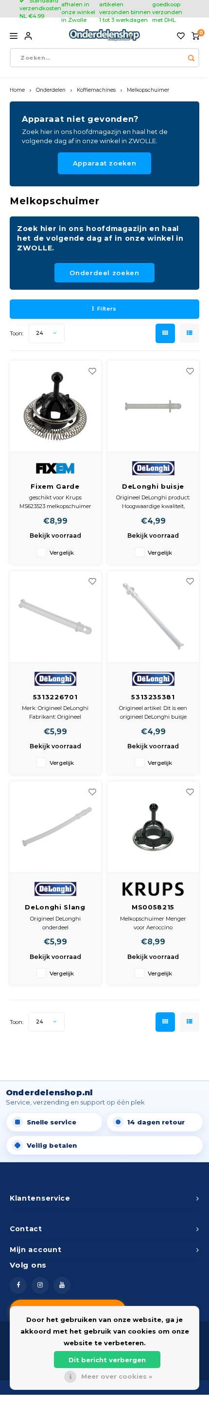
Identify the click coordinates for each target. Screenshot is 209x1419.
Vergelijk (62, 552)
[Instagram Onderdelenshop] (40, 1285)
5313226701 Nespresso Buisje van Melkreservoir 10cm (55, 697)
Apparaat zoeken (105, 163)
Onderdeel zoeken (104, 273)
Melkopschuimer (148, 90)
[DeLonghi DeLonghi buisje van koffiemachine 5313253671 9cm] (153, 406)
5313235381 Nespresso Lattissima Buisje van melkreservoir (153, 697)
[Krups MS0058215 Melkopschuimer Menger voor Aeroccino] (153, 827)
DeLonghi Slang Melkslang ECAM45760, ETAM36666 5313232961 (55, 907)
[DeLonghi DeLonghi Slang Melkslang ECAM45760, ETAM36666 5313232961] (55, 827)
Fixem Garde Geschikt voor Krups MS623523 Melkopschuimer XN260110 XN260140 (55, 487)
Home (17, 90)
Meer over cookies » (116, 1376)
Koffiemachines (96, 90)
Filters (107, 308)
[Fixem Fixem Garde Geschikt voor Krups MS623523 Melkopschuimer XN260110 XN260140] (55, 406)
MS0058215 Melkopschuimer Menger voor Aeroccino (153, 907)
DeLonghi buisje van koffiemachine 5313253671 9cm (153, 487)
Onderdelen (51, 90)
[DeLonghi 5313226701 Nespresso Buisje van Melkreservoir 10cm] (55, 617)
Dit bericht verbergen (107, 1360)
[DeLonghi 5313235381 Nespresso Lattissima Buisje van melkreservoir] (153, 617)
